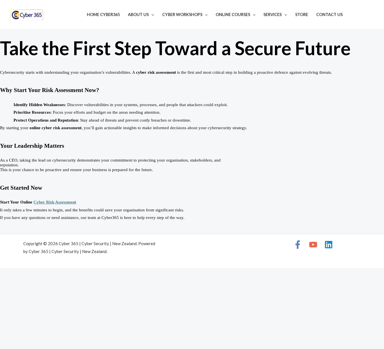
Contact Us (329, 14)
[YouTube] (363, 15)
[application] (151, 14)
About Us (138, 14)
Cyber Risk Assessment (54, 202)
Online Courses (233, 14)
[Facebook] (354, 15)
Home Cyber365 (103, 14)
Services (272, 14)
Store (301, 14)
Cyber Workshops (182, 14)
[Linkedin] (371, 15)
